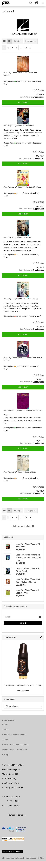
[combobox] (18, 41)
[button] (4, 41)
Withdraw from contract (12, 851)
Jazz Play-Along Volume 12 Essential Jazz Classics (23, 410)
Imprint (5, 724)
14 (26, 48)
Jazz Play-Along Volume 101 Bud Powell (19, 126)
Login (23, 623)
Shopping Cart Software (12, 858)
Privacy (5, 754)
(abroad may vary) (34, 316)
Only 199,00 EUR (23, 691)
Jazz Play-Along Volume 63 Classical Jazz (20, 472)
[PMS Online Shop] (5, 3)
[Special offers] (41, 637)
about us (5, 739)
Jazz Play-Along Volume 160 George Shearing (21, 299)
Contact (5, 729)
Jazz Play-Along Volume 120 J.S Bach (18, 237)
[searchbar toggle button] (31, 3)
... (20, 48)
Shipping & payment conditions (15, 744)
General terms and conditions (14, 749)
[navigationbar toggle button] (43, 3)
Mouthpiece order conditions (14, 734)
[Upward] (39, 857)
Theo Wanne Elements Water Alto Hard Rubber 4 (23, 685)
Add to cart (23, 102)
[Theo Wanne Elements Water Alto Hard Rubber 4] (23, 661)
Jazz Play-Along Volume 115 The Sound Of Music (22, 187)
